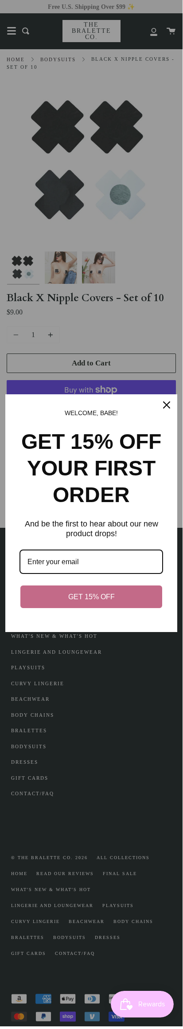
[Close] (166, 405)
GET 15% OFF (91, 597)
